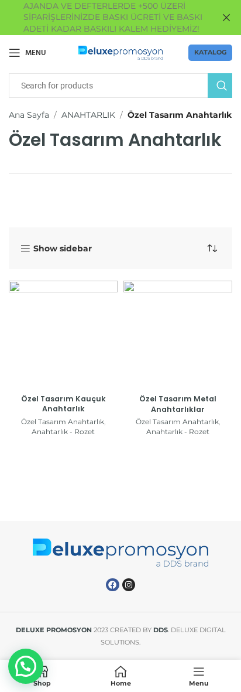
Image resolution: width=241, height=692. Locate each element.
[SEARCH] (220, 85)
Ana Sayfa (29, 115)
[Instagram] (128, 584)
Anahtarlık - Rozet (63, 431)
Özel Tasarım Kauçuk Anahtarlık (63, 404)
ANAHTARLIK (88, 115)
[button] (25, 666)
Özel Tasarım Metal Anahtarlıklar (177, 404)
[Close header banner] (226, 17)
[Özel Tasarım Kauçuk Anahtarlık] (63, 335)
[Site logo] (120, 52)
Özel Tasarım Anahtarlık (62, 421)
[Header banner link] (103, 17)
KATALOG (210, 52)
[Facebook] (112, 584)
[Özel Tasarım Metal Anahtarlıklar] (177, 335)
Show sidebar (62, 249)
